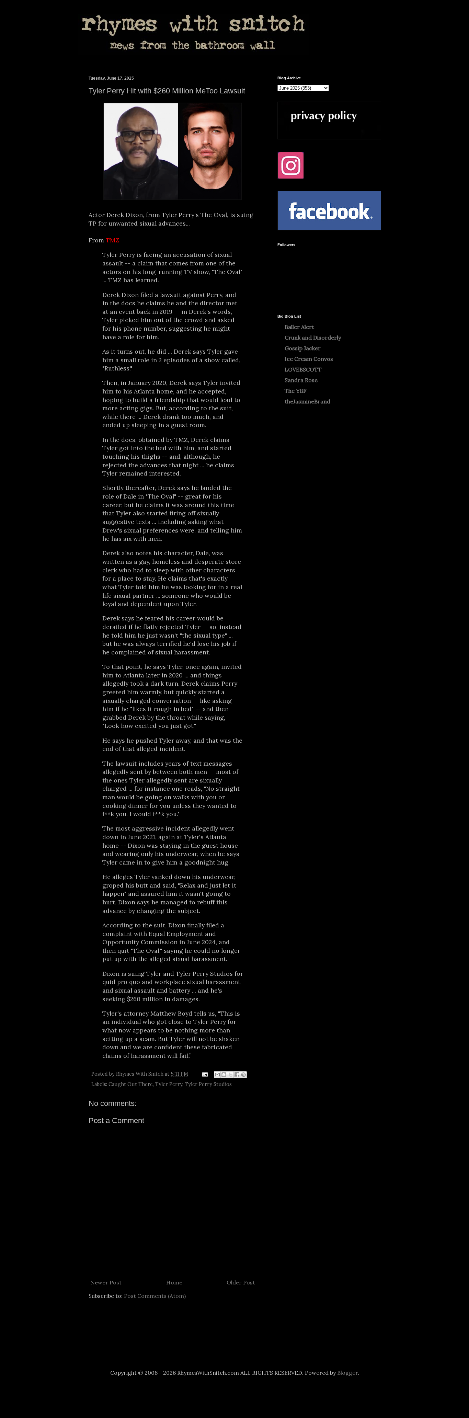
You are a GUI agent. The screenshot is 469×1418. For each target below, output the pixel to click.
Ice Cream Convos (309, 358)
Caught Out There (130, 1084)
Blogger (347, 1372)
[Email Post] (204, 1074)
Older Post (241, 1282)
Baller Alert (299, 326)
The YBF (296, 390)
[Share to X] (230, 1074)
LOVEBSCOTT (303, 369)
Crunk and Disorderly (313, 337)
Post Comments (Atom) (155, 1295)
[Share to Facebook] (236, 1074)
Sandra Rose (301, 380)
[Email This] (217, 1074)
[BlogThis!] (223, 1074)
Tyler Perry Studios (208, 1084)
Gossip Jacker (303, 348)
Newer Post (106, 1282)
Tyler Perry (168, 1084)
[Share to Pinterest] (243, 1074)
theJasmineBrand (307, 401)
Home (174, 1282)
